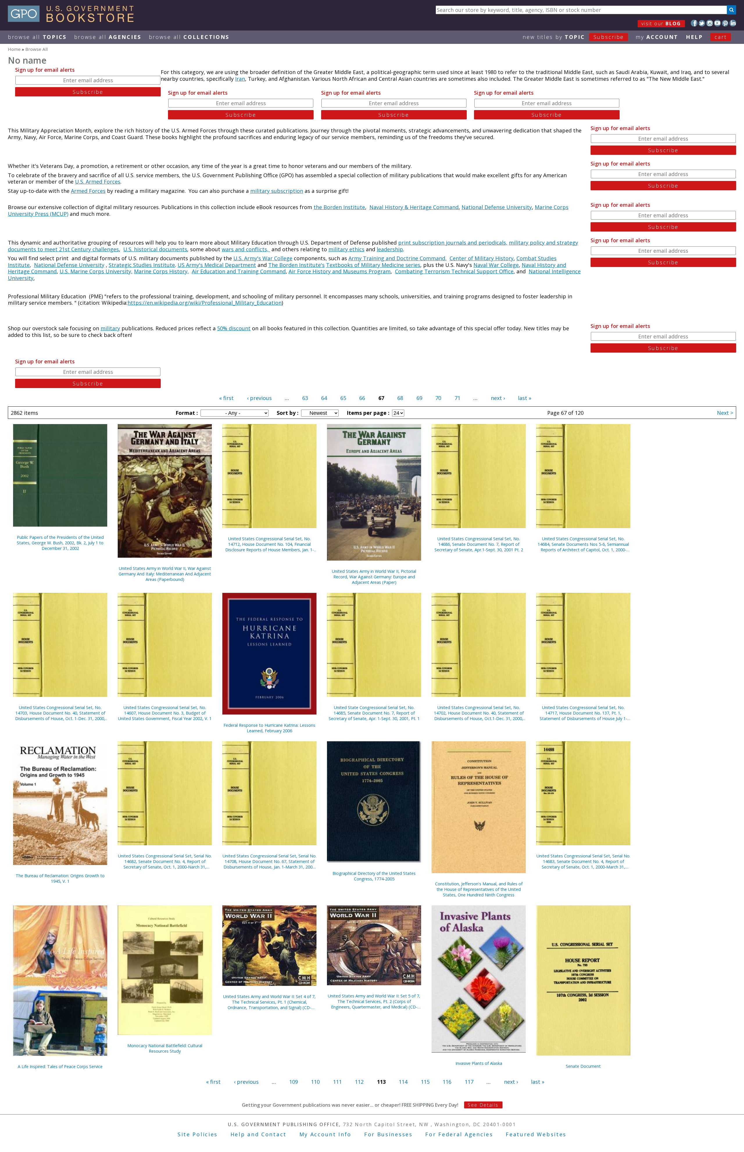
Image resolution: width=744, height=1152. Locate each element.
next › (498, 397)
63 (305, 397)
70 (438, 397)
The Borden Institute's (296, 264)
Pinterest (725, 23)
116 (447, 1081)
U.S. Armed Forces (97, 181)
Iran (240, 78)
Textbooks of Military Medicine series (373, 264)
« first (226, 397)
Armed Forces (88, 190)
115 (425, 1081)
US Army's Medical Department (217, 264)
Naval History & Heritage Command (414, 207)
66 (362, 397)
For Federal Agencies (459, 1134)
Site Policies (198, 1134)
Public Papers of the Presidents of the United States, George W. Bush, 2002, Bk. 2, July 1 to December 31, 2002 (60, 542)
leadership (390, 249)
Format (186, 412)
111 (337, 1081)
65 (343, 397)
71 (457, 397)
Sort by (287, 412)
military (110, 328)
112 (359, 1081)
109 (293, 1081)
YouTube (717, 23)
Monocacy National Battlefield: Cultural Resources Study (164, 1048)
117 (469, 1081)
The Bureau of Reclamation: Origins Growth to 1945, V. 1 (60, 878)
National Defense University (497, 207)
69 (419, 397)
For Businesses (388, 1134)
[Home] (73, 20)
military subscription (276, 190)
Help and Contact (258, 1134)
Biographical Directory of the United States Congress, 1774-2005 (374, 876)
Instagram (709, 23)
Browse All (37, 36)
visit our (661, 23)
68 (400, 397)
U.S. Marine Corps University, (96, 271)
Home (14, 49)
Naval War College (496, 264)
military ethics (346, 249)
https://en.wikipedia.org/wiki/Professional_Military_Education (205, 302)
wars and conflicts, (246, 249)
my (657, 36)
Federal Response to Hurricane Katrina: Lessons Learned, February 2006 (269, 727)
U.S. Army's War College (262, 258)
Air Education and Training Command (239, 271)
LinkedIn (732, 23)
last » (524, 397)
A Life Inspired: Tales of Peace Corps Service (60, 1066)
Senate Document (583, 1066)
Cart (721, 36)
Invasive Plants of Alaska (478, 1063)
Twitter (702, 23)
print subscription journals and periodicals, (452, 242)
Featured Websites (536, 1134)
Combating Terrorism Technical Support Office (454, 271)
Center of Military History (482, 258)
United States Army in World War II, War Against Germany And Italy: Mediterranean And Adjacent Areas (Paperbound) (165, 574)
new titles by (573, 36)
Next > (725, 412)
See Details (483, 1105)
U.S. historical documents (155, 249)
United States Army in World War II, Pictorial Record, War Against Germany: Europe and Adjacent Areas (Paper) (374, 576)
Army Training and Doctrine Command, (397, 258)
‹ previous (259, 397)
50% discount (234, 328)
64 (324, 397)
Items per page (367, 412)
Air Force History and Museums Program (340, 271)
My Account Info (325, 1134)
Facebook (694, 23)
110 (315, 1081)
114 (403, 1081)
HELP (694, 36)
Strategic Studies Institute (142, 264)
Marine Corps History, (161, 271)
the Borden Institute (339, 207)
